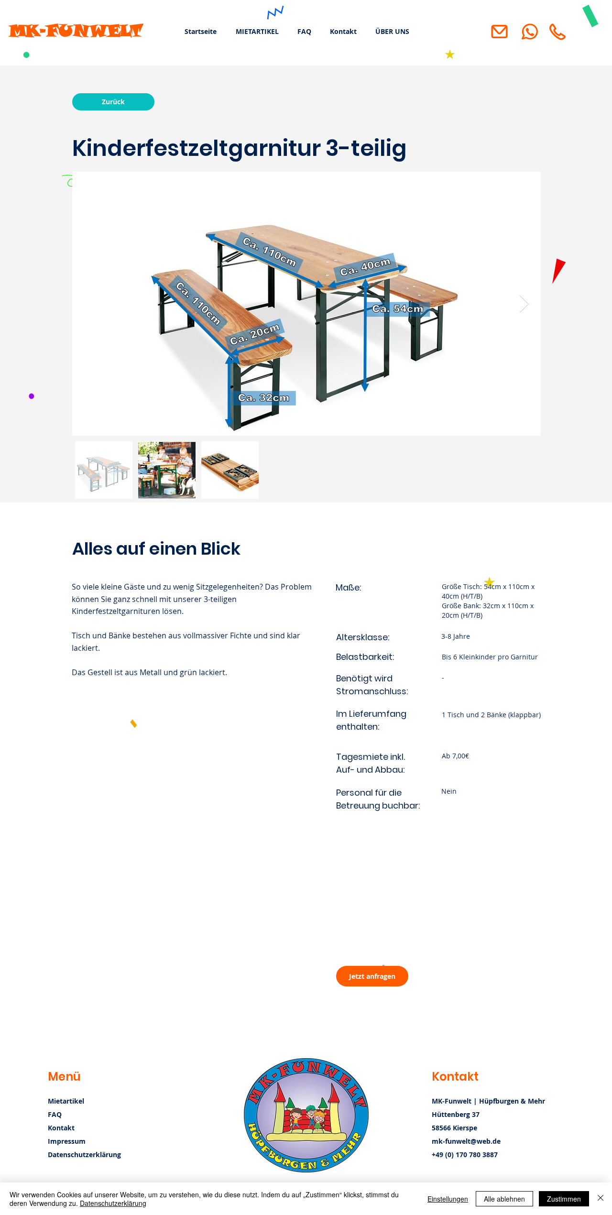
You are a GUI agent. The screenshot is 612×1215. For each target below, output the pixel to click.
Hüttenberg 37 (456, 1114)
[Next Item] (524, 304)
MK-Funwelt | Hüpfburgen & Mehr (488, 1101)
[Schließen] (600, 1198)
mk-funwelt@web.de (466, 1141)
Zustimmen (564, 1199)
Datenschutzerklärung (113, 1203)
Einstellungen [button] (447, 1199)
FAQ (55, 1114)
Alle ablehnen (504, 1199)
